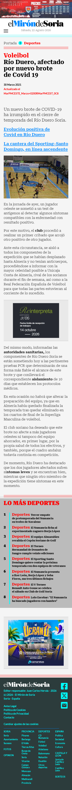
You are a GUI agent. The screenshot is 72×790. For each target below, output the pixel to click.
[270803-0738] (36, 642)
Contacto (9, 717)
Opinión (9, 755)
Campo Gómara (26, 766)
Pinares (25, 735)
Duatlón (42, 761)
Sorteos (60, 776)
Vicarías (26, 761)
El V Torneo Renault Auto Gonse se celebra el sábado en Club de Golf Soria (32, 588)
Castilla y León (61, 754)
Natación (42, 757)
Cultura (59, 747)
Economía (60, 743)
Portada (10, 43)
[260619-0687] (36, 320)
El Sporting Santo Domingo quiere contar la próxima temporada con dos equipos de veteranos (39, 563)
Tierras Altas (28, 747)
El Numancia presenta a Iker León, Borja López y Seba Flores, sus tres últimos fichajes (35, 575)
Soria (7, 731)
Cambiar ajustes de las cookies (21, 724)
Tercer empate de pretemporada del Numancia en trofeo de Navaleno (32, 518)
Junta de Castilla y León (59, 762)
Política (59, 735)
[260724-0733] (36, 9)
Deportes (32, 43)
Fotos (7, 749)
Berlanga (26, 739)
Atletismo (43, 749)
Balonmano (44, 753)
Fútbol (41, 741)
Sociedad (59, 739)
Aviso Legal (10, 706)
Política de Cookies (15, 709)
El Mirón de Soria (36, 24)
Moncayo (26, 771)
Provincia (28, 731)
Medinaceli (27, 779)
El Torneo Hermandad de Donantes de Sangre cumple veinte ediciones (33, 550)
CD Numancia (43, 736)
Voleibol (16, 55)
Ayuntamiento (11, 739)
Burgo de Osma (26, 752)
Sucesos (7, 743)
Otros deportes (42, 766)
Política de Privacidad (16, 713)
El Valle (25, 743)
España (59, 731)
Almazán (26, 775)
